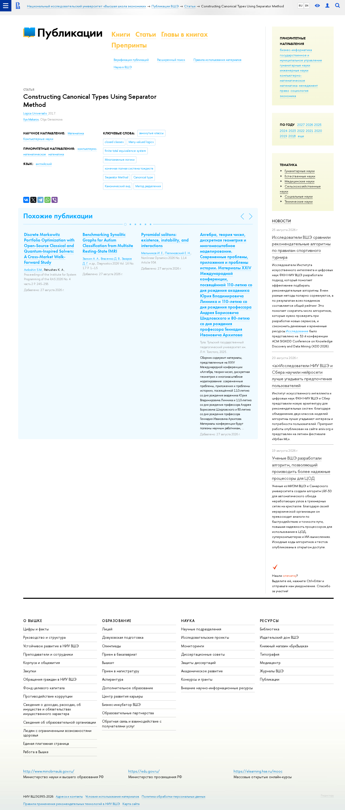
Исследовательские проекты (205, 637)
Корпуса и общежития (41, 662)
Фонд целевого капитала (44, 687)
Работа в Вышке (35, 751)
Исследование (297, 331)
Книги (120, 34)
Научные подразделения (201, 629)
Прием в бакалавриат (119, 654)
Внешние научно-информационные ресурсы (217, 687)
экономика (288, 95)
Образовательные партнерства (128, 712)
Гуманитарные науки (300, 171)
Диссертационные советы (203, 654)
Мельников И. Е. (152, 253)
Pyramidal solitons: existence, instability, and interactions (165, 240)
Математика (76, 133)
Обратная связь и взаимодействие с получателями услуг (131, 723)
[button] (125, 224)
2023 (292, 130)
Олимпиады (111, 646)
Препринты (129, 45)
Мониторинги (192, 646)
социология (299, 90)
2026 (309, 124)
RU (301, 5)
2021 (309, 130)
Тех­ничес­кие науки (299, 201)
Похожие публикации (58, 215)
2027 (301, 124)
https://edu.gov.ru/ (144, 771)
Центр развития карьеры (122, 696)
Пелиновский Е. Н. (178, 253)
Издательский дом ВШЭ (279, 637)
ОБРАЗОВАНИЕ (116, 620)
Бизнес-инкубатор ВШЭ (121, 704)
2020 (318, 130)
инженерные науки (294, 70)
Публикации (70, 32)
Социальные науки (299, 196)
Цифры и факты (36, 629)
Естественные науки (300, 176)
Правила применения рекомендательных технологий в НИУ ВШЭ (71, 804)
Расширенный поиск (171, 60)
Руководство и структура (44, 637)
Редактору (327, 795)
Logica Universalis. (35, 113)
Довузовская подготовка (122, 637)
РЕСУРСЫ (269, 620)
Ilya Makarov (31, 119)
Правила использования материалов (217, 60)
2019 (283, 136)
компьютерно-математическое (292, 78)
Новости (281, 221)
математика (289, 85)
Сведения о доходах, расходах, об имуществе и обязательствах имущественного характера (52, 709)
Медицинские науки (299, 181)
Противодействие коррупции (47, 696)
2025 (318, 124)
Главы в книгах (184, 34)
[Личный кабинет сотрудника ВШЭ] (327, 5)
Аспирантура (112, 679)
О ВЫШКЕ (32, 620)
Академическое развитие (202, 671)
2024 (283, 130)
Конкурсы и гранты (196, 679)
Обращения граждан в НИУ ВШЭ (50, 679)
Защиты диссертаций (198, 662)
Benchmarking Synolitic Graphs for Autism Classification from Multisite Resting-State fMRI (108, 243)
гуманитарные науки (295, 65)
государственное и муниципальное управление (301, 57)
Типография (269, 654)
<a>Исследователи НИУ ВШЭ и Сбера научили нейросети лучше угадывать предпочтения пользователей (302, 375)
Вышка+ (108, 662)
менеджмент (308, 85)
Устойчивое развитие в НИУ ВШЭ (51, 646)
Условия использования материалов (112, 796)
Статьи (145, 34)
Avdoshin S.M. (33, 270)
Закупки (29, 671)
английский (44, 164)
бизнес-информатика (296, 49)
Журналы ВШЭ (272, 671)
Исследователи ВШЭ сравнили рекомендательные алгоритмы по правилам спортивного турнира (301, 247)
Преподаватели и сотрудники (48, 654)
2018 (292, 136)
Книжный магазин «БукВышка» (284, 646)
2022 (301, 130)
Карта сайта (130, 804)
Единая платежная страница (46, 743)
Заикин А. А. (91, 259)
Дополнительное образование (127, 687)
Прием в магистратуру (120, 671)
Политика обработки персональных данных (173, 796)
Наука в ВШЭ (123, 67)
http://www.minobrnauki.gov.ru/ (48, 771)
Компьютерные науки (38, 139)
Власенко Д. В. (110, 259)
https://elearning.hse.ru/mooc (258, 771)
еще (301, 136)
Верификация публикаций (131, 60)
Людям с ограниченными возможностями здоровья (57, 732)
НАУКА (188, 620)
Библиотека (269, 629)
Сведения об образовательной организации (59, 722)
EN (306, 5)
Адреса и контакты (69, 796)
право (284, 90)
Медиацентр (270, 662)
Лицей (107, 629)
